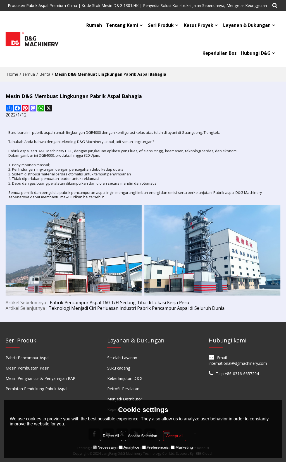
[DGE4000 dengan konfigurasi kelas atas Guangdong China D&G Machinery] (74, 250)
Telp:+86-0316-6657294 (237, 373)
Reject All (111, 436)
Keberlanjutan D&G (124, 378)
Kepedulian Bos (219, 53)
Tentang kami (122, 25)
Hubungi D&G (256, 53)
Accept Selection (142, 436)
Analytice (131, 447)
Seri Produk (161, 25)
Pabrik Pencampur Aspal (27, 357)
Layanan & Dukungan (247, 25)
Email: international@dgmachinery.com (238, 360)
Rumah (94, 25)
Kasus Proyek (198, 25)
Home (12, 74)
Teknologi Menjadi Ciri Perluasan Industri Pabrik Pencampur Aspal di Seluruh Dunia (137, 308)
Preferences (157, 447)
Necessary (106, 447)
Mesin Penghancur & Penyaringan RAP (40, 378)
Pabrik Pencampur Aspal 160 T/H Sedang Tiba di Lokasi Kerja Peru (119, 302)
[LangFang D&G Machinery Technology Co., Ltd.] (32, 39)
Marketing (184, 447)
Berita (44, 74)
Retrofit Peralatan (123, 388)
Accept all (174, 436)
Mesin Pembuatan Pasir (27, 368)
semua (29, 74)
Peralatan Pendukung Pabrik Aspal (36, 388)
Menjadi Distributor (124, 399)
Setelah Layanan (122, 357)
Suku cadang (118, 368)
